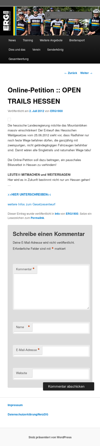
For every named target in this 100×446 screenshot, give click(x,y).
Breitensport (77, 40)
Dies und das (17, 49)
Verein (36, 49)
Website (21, 373)
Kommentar (25, 269)
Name (23, 327)
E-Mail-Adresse (28, 350)
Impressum (15, 405)
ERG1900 (56, 111)
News (12, 40)
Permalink (37, 218)
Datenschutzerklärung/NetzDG (28, 414)
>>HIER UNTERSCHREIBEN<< (29, 194)
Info (57, 213)
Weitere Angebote (51, 40)
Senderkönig (55, 49)
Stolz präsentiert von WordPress (50, 437)
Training (28, 40)
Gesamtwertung (19, 59)
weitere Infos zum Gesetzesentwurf (31, 204)
